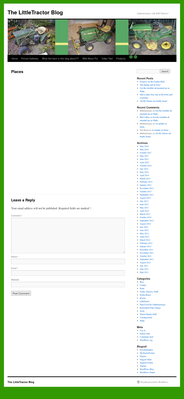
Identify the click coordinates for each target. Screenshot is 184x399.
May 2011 (144, 272)
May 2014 (144, 172)
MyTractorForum (147, 352)
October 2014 (145, 165)
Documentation (146, 349)
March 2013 (145, 214)
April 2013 (144, 210)
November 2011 (147, 252)
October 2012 (145, 217)
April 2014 (144, 175)
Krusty (143, 298)
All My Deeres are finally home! (153, 100)
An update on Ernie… (161, 130)
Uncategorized (146, 317)
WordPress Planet (147, 372)
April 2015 (144, 162)
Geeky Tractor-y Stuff (149, 291)
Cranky (143, 285)
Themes (143, 365)
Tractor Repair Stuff (148, 314)
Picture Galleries (29, 58)
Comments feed (146, 336)
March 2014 (145, 178)
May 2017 (144, 155)
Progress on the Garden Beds (152, 81)
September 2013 (147, 194)
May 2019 (144, 146)
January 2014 (145, 184)
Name (15, 256)
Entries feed (145, 333)
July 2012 (144, 226)
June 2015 (144, 159)
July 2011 (144, 265)
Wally (142, 320)
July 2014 (144, 168)
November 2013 (147, 188)
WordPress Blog (147, 369)
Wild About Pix (90, 58)
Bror (142, 281)
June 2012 (144, 230)
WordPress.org (146, 340)
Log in (142, 330)
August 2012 (145, 223)
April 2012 (144, 236)
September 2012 (147, 220)
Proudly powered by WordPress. (154, 382)
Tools (142, 310)
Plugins (143, 356)
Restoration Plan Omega (150, 307)
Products (121, 58)
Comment (16, 215)
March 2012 (145, 239)
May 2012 (144, 233)
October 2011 (145, 256)
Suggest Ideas (146, 359)
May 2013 (144, 207)
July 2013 (144, 201)
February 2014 (146, 181)
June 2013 (144, 204)
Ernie (142, 288)
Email (14, 268)
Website (15, 279)
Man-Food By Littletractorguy (152, 304)
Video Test (107, 58)
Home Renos (145, 294)
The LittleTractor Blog (35, 12)
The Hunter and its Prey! (150, 84)
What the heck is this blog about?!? (60, 58)
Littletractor (145, 301)
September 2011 (147, 259)
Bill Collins (145, 117)
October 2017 (145, 152)
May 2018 (144, 149)
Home (15, 58)
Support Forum (146, 362)
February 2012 (146, 243)
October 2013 (145, 191)
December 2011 (146, 249)
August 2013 (145, 197)
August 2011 (145, 262)
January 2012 (145, 246)
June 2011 (144, 268)
